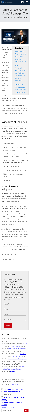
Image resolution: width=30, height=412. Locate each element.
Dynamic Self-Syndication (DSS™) (13, 403)
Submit (8, 325)
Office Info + (12, 349)
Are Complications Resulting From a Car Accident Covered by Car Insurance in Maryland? (20, 73)
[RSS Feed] (14, 372)
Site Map (4, 407)
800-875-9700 (15, 346)
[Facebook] (11, 372)
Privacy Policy (13, 384)
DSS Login (11, 407)
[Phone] (22, 2)
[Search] (26, 410)
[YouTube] (12, 372)
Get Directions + (21, 349)
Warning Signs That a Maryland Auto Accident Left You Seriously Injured (20, 56)
